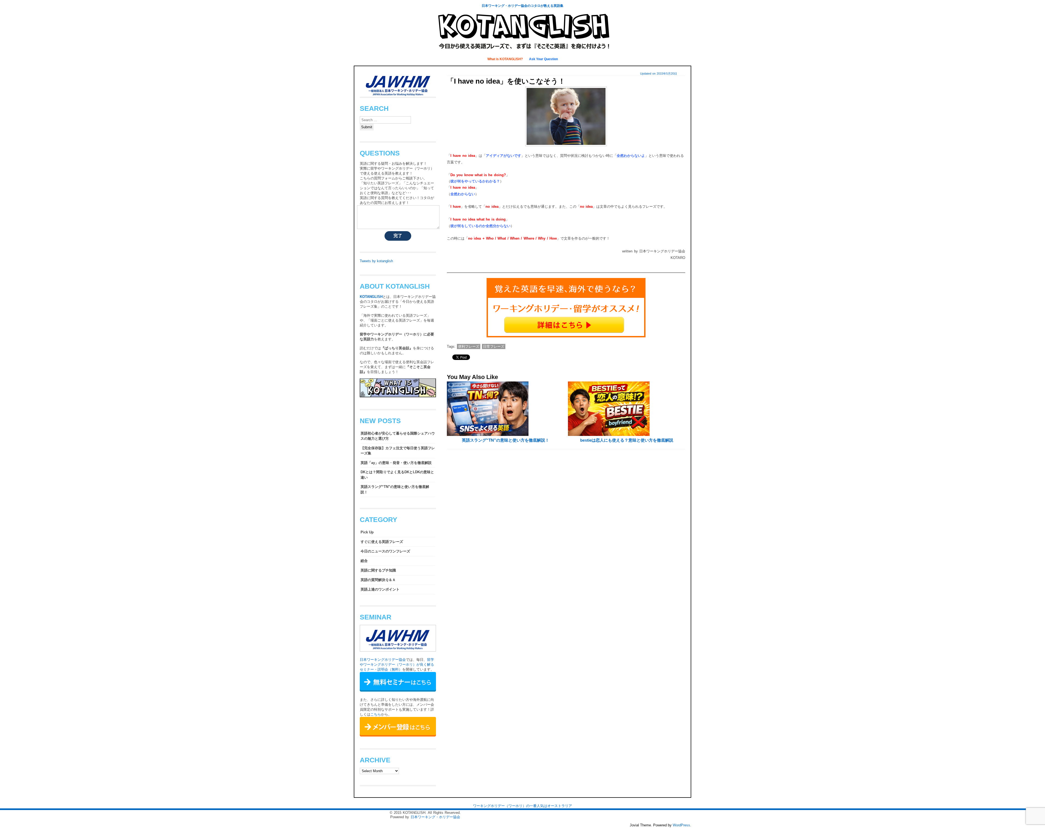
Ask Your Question (543, 59)
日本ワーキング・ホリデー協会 (435, 817)
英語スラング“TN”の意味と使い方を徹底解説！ (505, 440)
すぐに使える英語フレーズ (382, 542)
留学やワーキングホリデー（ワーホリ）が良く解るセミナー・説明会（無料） (397, 664)
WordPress (681, 825)
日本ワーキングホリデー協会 (383, 660)
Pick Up (367, 532)
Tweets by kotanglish (376, 261)
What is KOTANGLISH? (505, 59)
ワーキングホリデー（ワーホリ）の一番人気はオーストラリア (522, 806)
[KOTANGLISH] (522, 50)
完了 (398, 235)
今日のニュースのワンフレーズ (385, 551)
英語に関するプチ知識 (378, 570)
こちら (375, 714)
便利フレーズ (468, 346)
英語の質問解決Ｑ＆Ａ (378, 580)
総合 (364, 561)
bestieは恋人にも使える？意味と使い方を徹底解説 (626, 440)
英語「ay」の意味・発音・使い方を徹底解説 (396, 463)
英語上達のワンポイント (380, 589)
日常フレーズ (493, 346)
